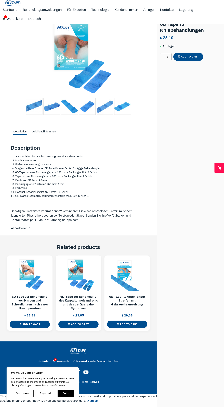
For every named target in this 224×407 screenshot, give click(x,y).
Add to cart (190, 57)
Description (20, 131)
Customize (22, 393)
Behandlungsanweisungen (42, 10)
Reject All (45, 393)
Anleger (149, 10)
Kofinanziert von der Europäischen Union (96, 361)
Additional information (44, 131)
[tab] (20, 131)
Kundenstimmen (126, 10)
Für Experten (76, 10)
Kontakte (167, 10)
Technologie (100, 10)
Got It (66, 393)
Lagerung (186, 10)
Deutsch (34, 19)
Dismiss (92, 400)
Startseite (10, 10)
